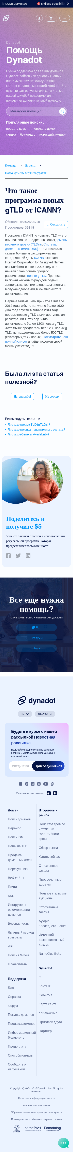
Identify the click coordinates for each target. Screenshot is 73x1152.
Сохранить (57, 224)
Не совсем (52, 396)
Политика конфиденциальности (36, 1098)
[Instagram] (26, 784)
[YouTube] (45, 784)
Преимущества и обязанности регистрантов (36, 1119)
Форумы (37, 638)
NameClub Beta (50, 953)
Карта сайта (48, 1004)
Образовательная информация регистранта (36, 1112)
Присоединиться (48, 766)
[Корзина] (51, 18)
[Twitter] (39, 784)
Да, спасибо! (22, 396)
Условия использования (36, 1105)
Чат (38, 627)
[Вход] (39, 18)
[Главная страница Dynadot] (6, 18)
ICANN (39, 258)
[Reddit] (52, 784)
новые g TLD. (37, 276)
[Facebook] (20, 784)
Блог (37, 648)
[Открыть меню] (64, 18)
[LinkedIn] (32, 784)
